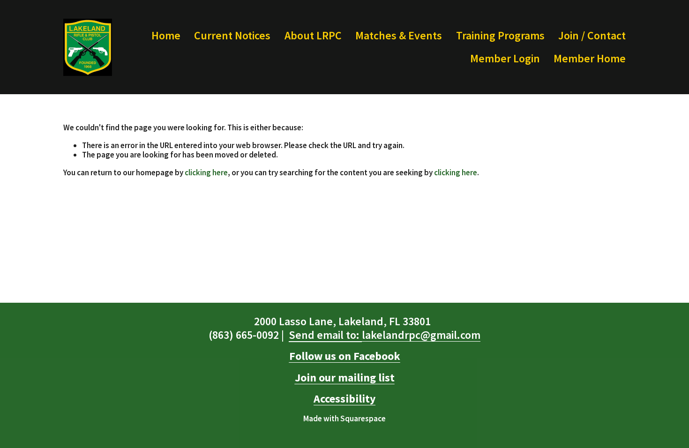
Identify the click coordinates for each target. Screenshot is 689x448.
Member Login (505, 58)
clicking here (206, 172)
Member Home (590, 58)
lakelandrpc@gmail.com (384, 335)
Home (165, 35)
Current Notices (232, 35)
